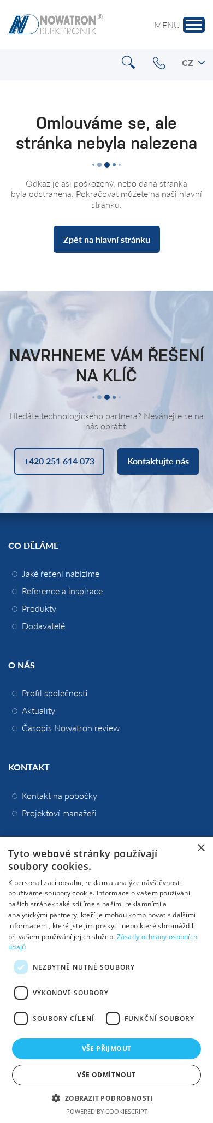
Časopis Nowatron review (71, 727)
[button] (106, 1097)
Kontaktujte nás (158, 461)
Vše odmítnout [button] (106, 1074)
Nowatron (55, 24)
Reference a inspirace (62, 590)
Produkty (39, 608)
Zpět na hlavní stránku (106, 239)
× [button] (201, 848)
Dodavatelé (43, 625)
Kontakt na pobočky (59, 795)
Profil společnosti (54, 692)
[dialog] (106, 980)
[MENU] (194, 25)
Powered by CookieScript (106, 1111)
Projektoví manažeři (59, 813)
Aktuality (38, 710)
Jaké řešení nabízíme (60, 573)
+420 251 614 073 (159, 63)
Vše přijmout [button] (107, 1048)
